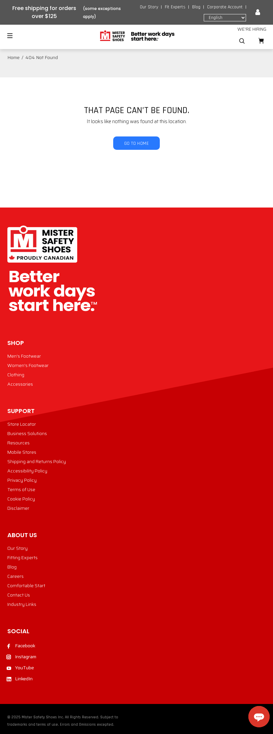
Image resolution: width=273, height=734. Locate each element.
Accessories (20, 384)
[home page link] (136, 36)
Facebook (25, 645)
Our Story (149, 7)
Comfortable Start (26, 585)
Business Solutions (27, 433)
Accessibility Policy (27, 470)
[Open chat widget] (259, 716)
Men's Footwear (24, 356)
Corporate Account (225, 7)
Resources (18, 442)
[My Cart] (261, 41)
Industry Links (21, 604)
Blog (196, 7)
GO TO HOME (136, 143)
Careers (15, 576)
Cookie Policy (21, 498)
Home (13, 57)
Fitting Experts (22, 557)
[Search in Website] (242, 41)
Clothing (15, 374)
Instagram (25, 656)
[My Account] (258, 12)
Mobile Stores (21, 452)
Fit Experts (175, 7)
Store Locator (21, 424)
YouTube (24, 667)
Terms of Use (21, 489)
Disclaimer (18, 508)
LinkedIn (24, 678)
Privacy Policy (22, 480)
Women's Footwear (28, 365)
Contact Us (18, 595)
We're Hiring (251, 29)
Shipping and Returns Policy (36, 461)
